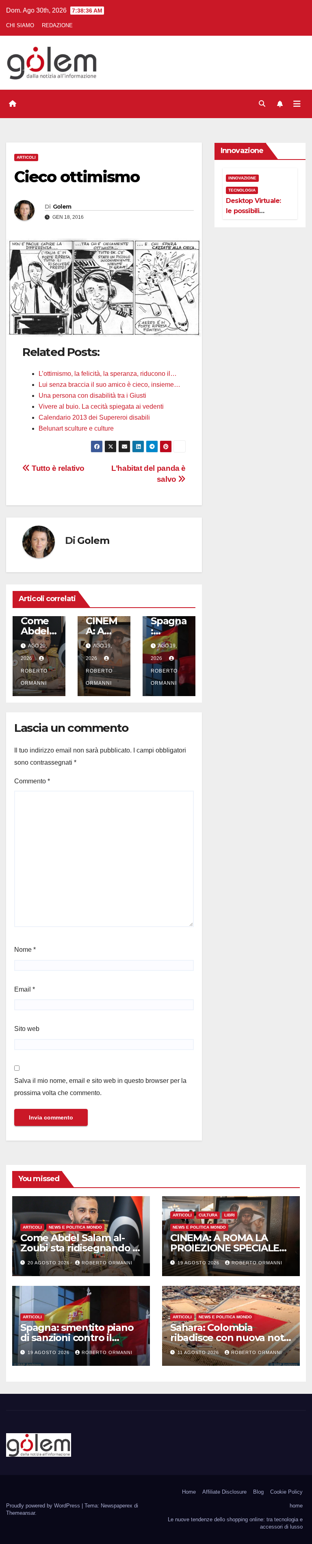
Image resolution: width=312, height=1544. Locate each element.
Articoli (26, 157)
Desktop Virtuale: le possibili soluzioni (253, 211)
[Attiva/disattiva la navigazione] (297, 104)
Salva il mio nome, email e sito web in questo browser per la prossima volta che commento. (100, 1086)
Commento (32, 781)
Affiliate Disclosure (224, 1492)
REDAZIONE (57, 25)
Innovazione (242, 178)
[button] (262, 103)
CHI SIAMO (20, 25)
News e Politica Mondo (75, 1227)
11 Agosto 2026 (199, 1352)
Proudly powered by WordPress (44, 1506)
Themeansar (20, 1513)
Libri (229, 1215)
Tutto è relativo (57, 468)
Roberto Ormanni (34, 677)
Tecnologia (242, 190)
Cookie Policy (286, 1492)
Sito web (26, 1028)
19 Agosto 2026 (199, 1262)
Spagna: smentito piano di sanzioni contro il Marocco (77, 1338)
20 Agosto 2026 (49, 1262)
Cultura (208, 1215)
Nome (25, 949)
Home (189, 1492)
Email (24, 989)
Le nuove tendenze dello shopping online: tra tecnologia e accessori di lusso (235, 1523)
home (296, 1506)
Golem (62, 206)
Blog (258, 1492)
